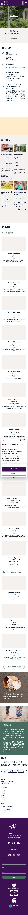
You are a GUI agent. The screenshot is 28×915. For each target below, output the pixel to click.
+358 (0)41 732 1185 (14, 561)
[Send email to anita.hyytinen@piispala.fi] (14, 376)
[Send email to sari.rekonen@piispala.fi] (14, 625)
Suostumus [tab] (4, 444)
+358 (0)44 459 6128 (14, 653)
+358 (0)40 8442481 (14, 596)
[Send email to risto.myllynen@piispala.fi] (14, 317)
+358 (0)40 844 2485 (14, 375)
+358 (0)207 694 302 (14, 256)
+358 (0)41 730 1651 (14, 531)
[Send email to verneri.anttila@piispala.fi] (14, 533)
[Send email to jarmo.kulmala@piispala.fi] (14, 347)
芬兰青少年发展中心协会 (10, 729)
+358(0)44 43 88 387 (20, 770)
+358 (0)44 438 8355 (14, 624)
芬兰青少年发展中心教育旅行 (8, 811)
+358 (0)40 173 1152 (14, 502)
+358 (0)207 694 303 (14, 345)
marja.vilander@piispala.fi (16, 772)
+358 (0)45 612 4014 (14, 432)
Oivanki (15, 737)
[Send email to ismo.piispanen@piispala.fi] (14, 597)
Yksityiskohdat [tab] (14, 444)
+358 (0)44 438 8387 (14, 403)
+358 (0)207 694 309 (14, 316)
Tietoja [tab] (21, 444)
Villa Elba (8, 739)
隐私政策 (14, 849)
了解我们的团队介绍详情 (14, 666)
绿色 (4, 793)
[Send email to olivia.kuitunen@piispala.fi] (14, 503)
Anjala (7, 735)
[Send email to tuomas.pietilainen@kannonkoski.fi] (14, 655)
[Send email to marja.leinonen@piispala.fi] (14, 404)
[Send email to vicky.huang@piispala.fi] (14, 434)
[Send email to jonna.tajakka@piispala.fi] (14, 562)
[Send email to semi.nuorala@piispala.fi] (14, 258)
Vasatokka (21, 737)
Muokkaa (13, 473)
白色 (4, 791)
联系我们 (14, 38)
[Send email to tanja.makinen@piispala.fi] (14, 287)
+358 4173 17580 (14, 286)
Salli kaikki (14, 468)
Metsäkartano (7, 737)
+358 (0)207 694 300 (12, 55)
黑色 (4, 790)
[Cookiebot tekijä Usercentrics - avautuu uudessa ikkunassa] (20, 440)
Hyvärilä (12, 735)
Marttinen (18, 735)
